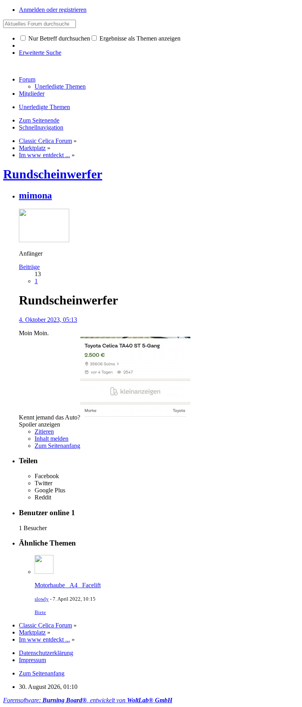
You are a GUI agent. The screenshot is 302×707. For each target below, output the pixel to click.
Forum (27, 79)
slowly (42, 599)
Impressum (32, 660)
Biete (40, 612)
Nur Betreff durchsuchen (58, 38)
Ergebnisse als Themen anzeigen (139, 38)
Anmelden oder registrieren (53, 9)
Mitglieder (31, 93)
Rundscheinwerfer (52, 174)
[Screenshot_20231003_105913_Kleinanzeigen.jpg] (135, 417)
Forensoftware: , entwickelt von (87, 700)
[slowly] (44, 571)
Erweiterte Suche (40, 52)
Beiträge (29, 267)
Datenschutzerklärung (46, 652)
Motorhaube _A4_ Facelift (68, 585)
